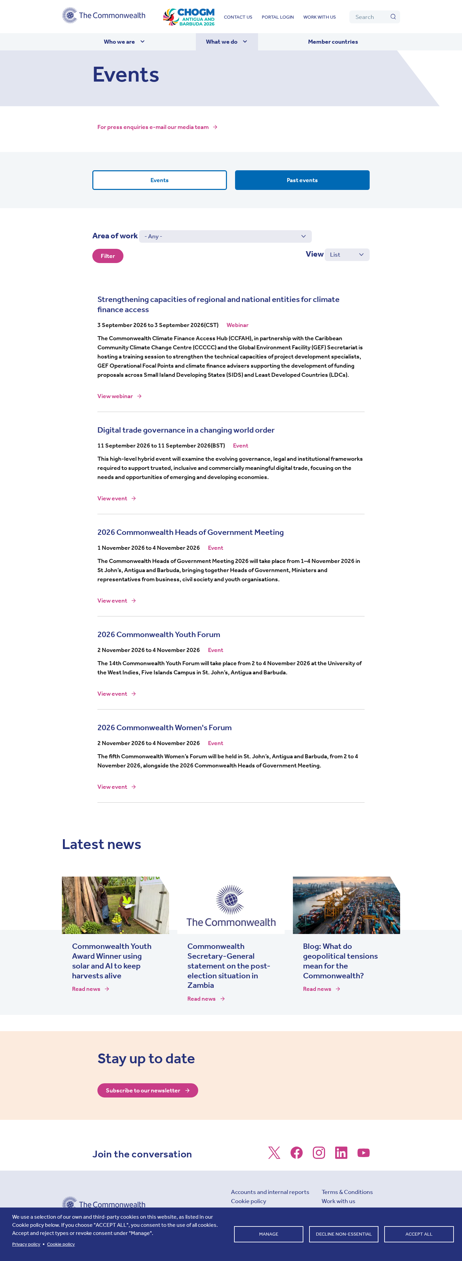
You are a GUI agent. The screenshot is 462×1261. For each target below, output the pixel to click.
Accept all (419, 1234)
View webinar (120, 396)
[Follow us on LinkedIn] (341, 1156)
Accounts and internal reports (270, 1192)
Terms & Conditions (347, 1192)
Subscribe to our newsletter (143, 1090)
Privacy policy (26, 1244)
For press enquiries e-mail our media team (153, 127)
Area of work (115, 235)
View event (117, 498)
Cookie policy (248, 1201)
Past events (302, 180)
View (315, 254)
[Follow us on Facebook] (297, 1156)
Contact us (238, 17)
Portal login (278, 17)
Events (160, 180)
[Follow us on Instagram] (319, 1156)
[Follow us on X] (274, 1156)
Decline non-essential (344, 1234)
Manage (268, 1234)
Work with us (319, 17)
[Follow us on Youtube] (363, 1156)
